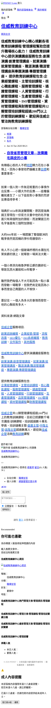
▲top (3, 486)
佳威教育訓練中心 (19, 26)
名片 (9, 141)
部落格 (10, 137)
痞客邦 (30, 467)
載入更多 (6, 492)
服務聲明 (30, 665)
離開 (16, 702)
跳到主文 (5, 34)
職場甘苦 (24, 128)
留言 (37, 467)
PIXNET (13, 662)
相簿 (9, 134)
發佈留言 (6, 509)
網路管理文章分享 (28, 481)
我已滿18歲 (7, 702)
